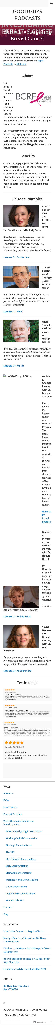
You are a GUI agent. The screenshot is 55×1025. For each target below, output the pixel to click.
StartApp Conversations (18, 872)
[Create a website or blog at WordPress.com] (4, 1003)
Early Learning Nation (17, 866)
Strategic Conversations (18, 845)
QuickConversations (16, 886)
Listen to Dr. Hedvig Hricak (17, 616)
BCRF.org (21, 64)
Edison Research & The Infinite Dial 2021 (24, 969)
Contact (7, 907)
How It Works (10, 807)
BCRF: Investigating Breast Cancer (24, 831)
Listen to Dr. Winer (13, 311)
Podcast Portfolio (12, 814)
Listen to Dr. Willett (13, 365)
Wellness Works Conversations (22, 879)
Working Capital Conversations (22, 838)
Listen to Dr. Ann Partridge (17, 670)
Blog (5, 914)
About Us (8, 793)
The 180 (10, 852)
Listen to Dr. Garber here (16, 257)
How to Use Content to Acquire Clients (23, 931)
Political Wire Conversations (20, 893)
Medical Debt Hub (15, 900)
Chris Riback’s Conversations (21, 859)
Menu (51, 3)
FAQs (6, 800)
